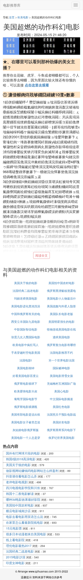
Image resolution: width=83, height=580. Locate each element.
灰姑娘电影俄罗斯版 (26, 430)
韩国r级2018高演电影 (21, 459)
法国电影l (25, 360)
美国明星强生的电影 (61, 321)
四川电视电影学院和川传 (23, 488)
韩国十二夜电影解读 (20, 493)
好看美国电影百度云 (26, 376)
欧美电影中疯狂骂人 (26, 345)
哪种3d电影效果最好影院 (23, 499)
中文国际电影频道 (61, 399)
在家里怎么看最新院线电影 (24, 522)
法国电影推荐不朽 (61, 352)
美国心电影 (61, 391)
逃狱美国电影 (61, 337)
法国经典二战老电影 (26, 291)
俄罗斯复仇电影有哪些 (61, 345)
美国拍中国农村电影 (61, 283)
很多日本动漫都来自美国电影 (26, 534)
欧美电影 (23, 17)
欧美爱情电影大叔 (25, 391)
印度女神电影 (15, 563)
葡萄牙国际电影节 (25, 399)
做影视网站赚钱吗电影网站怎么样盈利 (32, 470)
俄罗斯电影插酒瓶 (25, 407)
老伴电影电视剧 (17, 482)
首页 (11, 17)
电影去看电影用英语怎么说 (24, 516)
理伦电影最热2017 (18, 545)
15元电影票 (14, 528)
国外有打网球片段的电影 (23, 453)
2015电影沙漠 (15, 557)
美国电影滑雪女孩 (61, 376)
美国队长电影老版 (61, 314)
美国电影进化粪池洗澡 (25, 306)
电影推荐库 (11, 5)
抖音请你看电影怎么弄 (21, 476)
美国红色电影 (61, 407)
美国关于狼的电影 (25, 283)
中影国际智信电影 (25, 329)
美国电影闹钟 (25, 368)
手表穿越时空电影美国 (25, 352)
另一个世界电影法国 (61, 360)
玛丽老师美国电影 (25, 298)
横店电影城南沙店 (18, 511)
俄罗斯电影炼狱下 (25, 383)
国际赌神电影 (61, 368)
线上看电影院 (15, 540)
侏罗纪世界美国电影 (61, 438)
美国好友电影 (61, 422)
